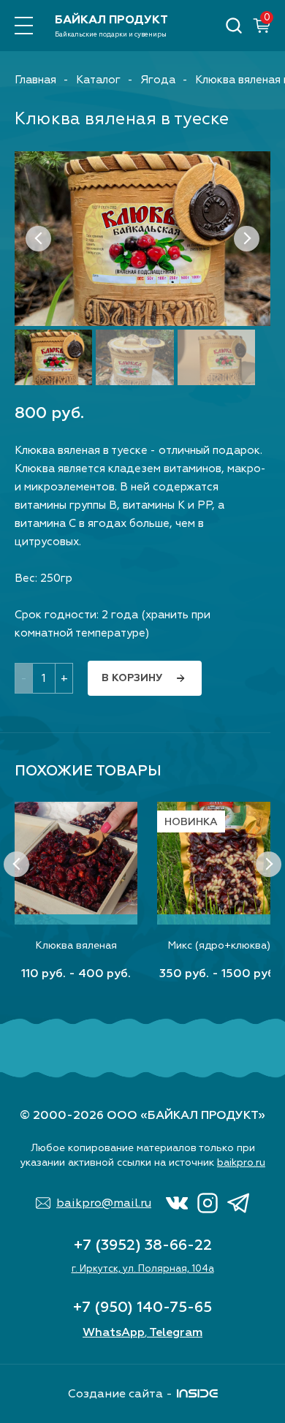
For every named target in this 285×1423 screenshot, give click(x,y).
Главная (35, 80)
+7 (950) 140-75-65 (142, 1307)
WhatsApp (114, 1332)
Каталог (98, 80)
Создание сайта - (120, 1393)
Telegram (175, 1332)
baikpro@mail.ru (103, 1203)
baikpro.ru (241, 1162)
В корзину (132, 678)
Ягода (157, 80)
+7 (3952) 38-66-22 (143, 1245)
